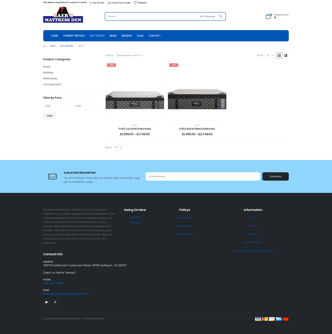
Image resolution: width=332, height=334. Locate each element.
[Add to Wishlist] (159, 67)
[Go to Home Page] (44, 46)
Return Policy (184, 217)
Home (54, 35)
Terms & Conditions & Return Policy (253, 250)
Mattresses (97, 35)
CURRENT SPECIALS (135, 220)
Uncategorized (52, 84)
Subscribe (275, 176)
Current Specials (74, 35)
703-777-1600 (53, 283)
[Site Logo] (63, 15)
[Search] (220, 16)
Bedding (127, 35)
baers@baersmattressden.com (66, 294)
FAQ (253, 217)
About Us (253, 234)
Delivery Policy (184, 234)
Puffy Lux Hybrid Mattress (135, 129)
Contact (155, 35)
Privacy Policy (185, 226)
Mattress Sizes (253, 242)
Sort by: (109, 55)
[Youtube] (46, 302)
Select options (137, 117)
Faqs (140, 35)
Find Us (253, 226)
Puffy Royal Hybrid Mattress (197, 129)
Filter (50, 115)
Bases (113, 35)
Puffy (134, 125)
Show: (260, 55)
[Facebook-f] (55, 302)
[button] (279, 55)
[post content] (135, 91)
